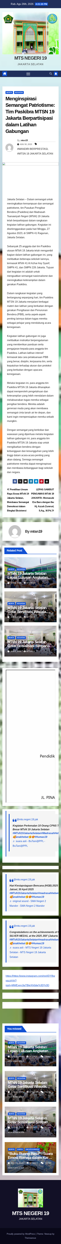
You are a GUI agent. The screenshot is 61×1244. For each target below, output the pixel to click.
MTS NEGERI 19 (30, 58)
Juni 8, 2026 (17, 1056)
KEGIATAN (19, 92)
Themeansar (30, 1238)
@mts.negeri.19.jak (27, 819)
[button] (50, 73)
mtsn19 (24, 140)
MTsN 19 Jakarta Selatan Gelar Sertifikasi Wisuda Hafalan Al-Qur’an (27, 612)
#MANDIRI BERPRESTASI (32, 149)
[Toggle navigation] (28, 74)
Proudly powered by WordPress (21, 1234)
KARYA (20, 1149)
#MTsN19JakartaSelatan (27, 833)
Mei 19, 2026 (18, 1163)
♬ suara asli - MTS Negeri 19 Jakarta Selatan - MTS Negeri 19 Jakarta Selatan (30, 952)
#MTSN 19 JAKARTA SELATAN (35, 153)
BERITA (9, 92)
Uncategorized (32, 1149)
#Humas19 (41, 837)
